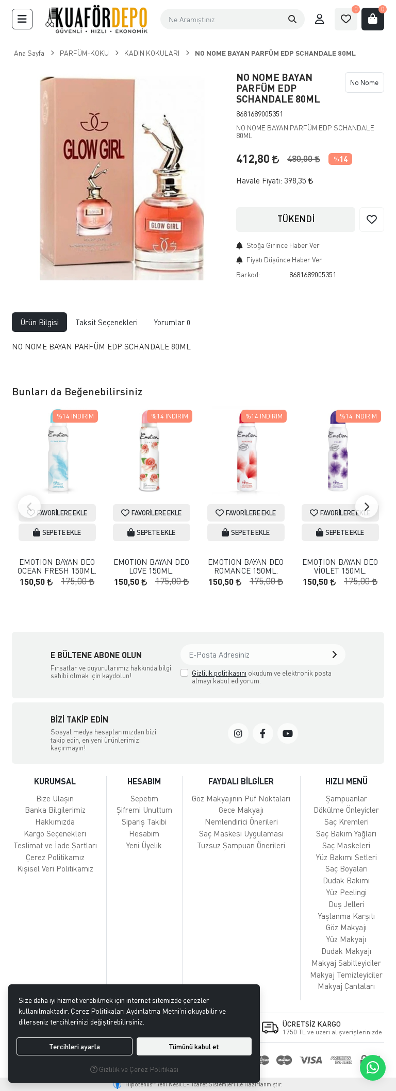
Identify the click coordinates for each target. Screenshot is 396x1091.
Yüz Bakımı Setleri (346, 857)
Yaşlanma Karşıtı (346, 915)
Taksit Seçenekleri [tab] (106, 322)
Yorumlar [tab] (172, 322)
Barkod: (248, 274)
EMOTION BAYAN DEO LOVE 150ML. (151, 566)
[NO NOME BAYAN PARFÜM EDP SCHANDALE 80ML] (118, 174)
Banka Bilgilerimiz (55, 809)
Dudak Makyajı (346, 950)
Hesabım (144, 833)
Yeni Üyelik (144, 845)
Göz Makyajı (346, 927)
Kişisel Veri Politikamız (55, 868)
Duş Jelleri (346, 904)
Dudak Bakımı (346, 880)
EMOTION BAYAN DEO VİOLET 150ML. (340, 566)
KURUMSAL (55, 781)
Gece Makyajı (241, 809)
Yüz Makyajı (346, 939)
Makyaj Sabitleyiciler (346, 962)
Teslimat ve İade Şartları (55, 845)
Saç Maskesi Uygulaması (241, 833)
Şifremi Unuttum (144, 809)
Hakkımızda (55, 821)
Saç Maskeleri (346, 845)
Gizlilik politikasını (219, 672)
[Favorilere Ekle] (371, 219)
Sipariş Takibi (144, 821)
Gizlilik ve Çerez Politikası (137, 1069)
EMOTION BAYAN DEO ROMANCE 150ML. (246, 566)
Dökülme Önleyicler (346, 809)
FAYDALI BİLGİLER (241, 781)
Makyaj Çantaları (346, 986)
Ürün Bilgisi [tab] (39, 322)
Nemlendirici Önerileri (241, 821)
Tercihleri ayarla (74, 1046)
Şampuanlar (346, 798)
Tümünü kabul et (194, 1046)
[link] (238, 733)
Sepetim (144, 798)
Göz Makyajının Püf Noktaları (241, 798)
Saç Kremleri (346, 821)
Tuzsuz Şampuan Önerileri (241, 845)
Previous (29, 506)
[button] (22, 19)
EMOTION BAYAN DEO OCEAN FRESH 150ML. (57, 566)
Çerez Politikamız (55, 857)
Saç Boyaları (346, 868)
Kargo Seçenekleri (55, 833)
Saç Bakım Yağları (346, 833)
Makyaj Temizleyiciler (346, 974)
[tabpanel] (198, 351)
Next (366, 506)
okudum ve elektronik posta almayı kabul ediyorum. (262, 677)
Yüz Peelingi (346, 892)
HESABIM (144, 781)
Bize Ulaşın (55, 798)
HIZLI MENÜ (346, 781)
